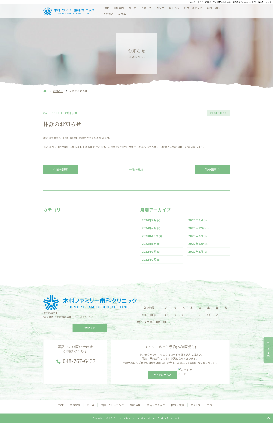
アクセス (108, 14)
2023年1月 (151, 243)
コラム (122, 14)
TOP (106, 8)
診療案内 (118, 8)
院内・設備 (213, 8)
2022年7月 (151, 251)
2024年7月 (151, 228)
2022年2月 (151, 259)
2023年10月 (152, 236)
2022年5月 (197, 251)
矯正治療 (174, 8)
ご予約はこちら (162, 375)
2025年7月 (197, 220)
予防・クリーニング (152, 8)
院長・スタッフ (193, 8)
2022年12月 (198, 243)
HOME (44, 91)
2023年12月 (198, 228)
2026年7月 (151, 220)
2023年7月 (197, 236)
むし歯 (132, 8)
